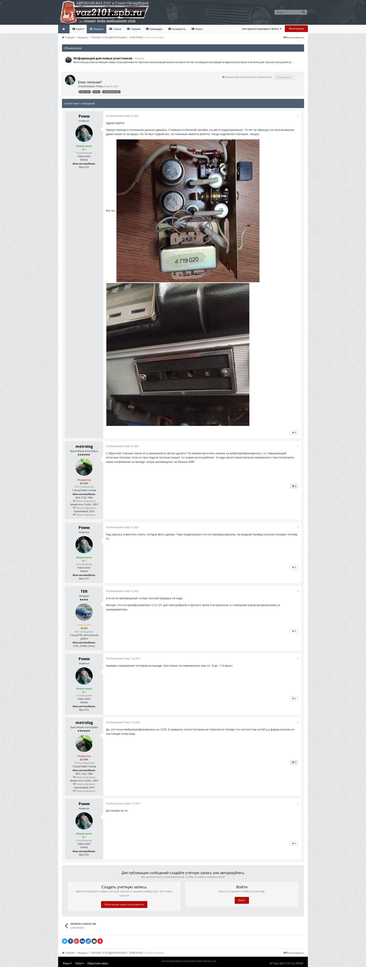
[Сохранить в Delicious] (88, 941)
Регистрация (296, 28)
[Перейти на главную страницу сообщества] (64, 29)
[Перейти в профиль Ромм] (70, 80)
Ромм (99, 86)
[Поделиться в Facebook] (70, 941)
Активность (179, 29)
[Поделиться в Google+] (76, 941)
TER (84, 591)
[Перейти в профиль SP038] (68, 60)
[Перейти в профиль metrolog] (84, 467)
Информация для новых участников (102, 58)
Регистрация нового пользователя (124, 904)
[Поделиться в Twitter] (64, 941)
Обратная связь (97, 963)
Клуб (79, 29)
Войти (241, 900)
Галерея (135, 29)
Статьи (116, 29)
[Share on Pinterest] (100, 941)
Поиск (199, 29)
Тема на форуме (85, 501)
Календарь (156, 29)
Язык (66, 963)
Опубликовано (122, 116)
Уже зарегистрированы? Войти (261, 28)
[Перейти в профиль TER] (84, 612)
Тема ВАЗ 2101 (281, 963)
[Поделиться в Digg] (82, 941)
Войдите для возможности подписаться (248, 77)
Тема (78, 963)
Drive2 (84, 159)
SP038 (299, 963)
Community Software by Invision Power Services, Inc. (189, 961)
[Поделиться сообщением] (298, 116)
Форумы (98, 29)
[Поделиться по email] (94, 941)
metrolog (84, 446)
